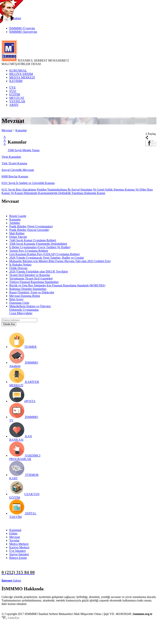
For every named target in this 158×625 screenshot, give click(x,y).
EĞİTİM (14, 94)
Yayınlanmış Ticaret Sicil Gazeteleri (31, 278)
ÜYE (12, 87)
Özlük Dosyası (18, 268)
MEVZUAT (16, 98)
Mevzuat (7, 130)
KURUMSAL (18, 70)
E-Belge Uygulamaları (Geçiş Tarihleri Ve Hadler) (39, 247)
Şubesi (11, 580)
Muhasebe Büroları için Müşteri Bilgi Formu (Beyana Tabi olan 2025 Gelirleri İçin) (60, 261)
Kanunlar (21, 130)
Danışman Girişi (19, 302)
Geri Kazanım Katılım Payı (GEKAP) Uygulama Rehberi (44, 254)
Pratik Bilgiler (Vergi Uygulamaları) (31, 226)
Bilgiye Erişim (18, 557)
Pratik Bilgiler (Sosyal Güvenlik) (29, 229)
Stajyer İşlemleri (19, 554)
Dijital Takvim (18, 236)
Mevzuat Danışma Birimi (24, 295)
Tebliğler (14, 223)
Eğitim (13, 533)
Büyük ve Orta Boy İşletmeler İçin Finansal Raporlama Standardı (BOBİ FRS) (57, 285)
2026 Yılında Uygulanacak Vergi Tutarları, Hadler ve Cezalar (46, 257)
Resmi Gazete (17, 216)
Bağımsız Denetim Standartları (27, 289)
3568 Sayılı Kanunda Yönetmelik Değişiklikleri (38, 243)
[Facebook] (148, 145)
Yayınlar (14, 540)
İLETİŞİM (15, 81)
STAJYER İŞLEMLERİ (61, 580)
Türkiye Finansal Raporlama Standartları (34, 282)
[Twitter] (154, 145)
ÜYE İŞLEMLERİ (33, 580)
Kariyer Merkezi (19, 547)
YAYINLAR (17, 101)
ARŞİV (14, 104)
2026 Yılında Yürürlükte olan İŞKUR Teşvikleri (38, 271)
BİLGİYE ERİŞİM (21, 74)
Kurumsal (15, 530)
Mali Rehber (16, 233)
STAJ (12, 91)
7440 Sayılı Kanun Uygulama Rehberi (32, 240)
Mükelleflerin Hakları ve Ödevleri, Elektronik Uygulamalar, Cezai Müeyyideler (30, 310)
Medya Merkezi (19, 544)
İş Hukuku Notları (20, 264)
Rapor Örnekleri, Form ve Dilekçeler (31, 292)
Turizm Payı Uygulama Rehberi (28, 250)
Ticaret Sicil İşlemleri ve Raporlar (29, 275)
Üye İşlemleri (17, 550)
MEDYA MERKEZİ (22, 77)
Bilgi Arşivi (16, 299)
